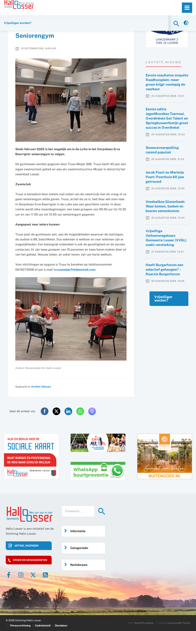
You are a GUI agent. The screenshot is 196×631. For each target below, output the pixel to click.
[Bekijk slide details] (164, 456)
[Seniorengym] (71, 100)
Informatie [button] (77, 531)
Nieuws (46, 386)
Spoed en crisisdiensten (30, 560)
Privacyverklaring (20, 625)
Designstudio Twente (178, 623)
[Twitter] (33, 575)
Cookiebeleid (43, 625)
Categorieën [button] (79, 548)
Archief (35, 386)
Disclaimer (61, 625)
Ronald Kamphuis (144, 623)
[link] (186, 23)
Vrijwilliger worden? (163, 298)
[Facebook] (8, 575)
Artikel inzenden (26, 545)
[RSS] (45, 575)
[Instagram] (21, 575)
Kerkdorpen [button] (78, 565)
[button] (176, 23)
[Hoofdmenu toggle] (187, 7)
